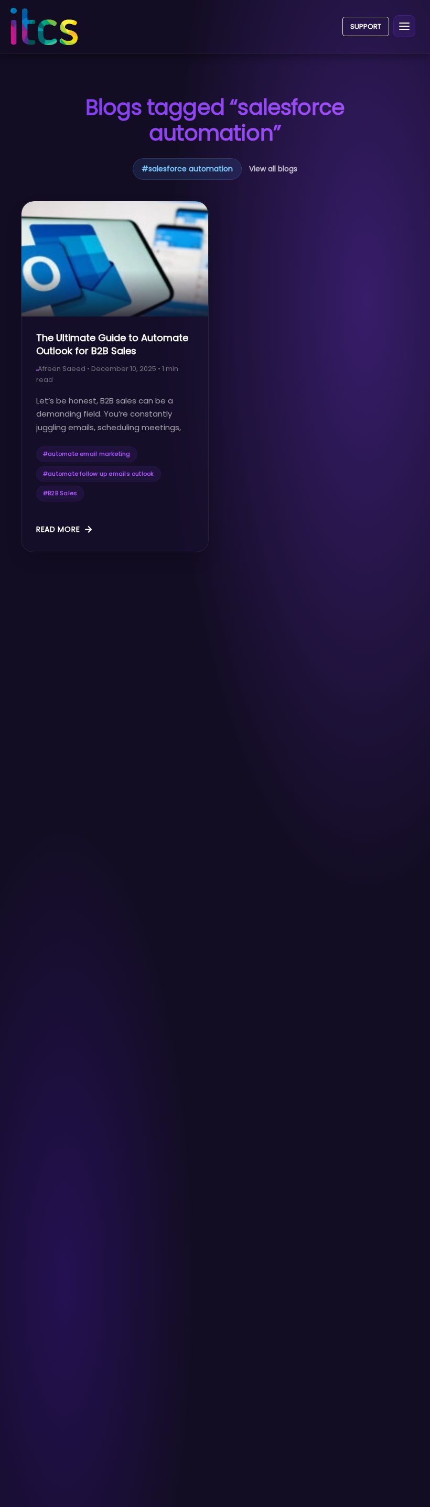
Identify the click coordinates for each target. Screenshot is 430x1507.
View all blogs (273, 168)
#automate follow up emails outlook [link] (98, 473)
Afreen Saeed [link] (61, 369)
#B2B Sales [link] (60, 493)
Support (365, 26)
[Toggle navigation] (404, 26)
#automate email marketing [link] (87, 454)
